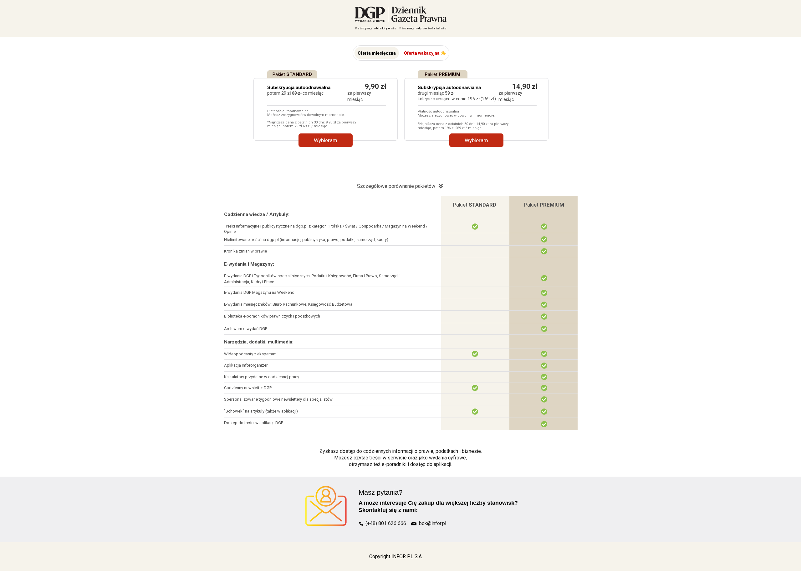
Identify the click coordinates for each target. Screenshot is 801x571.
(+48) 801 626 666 (385, 523)
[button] (377, 53)
